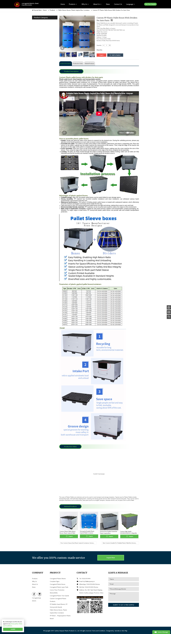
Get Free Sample (150, 4)
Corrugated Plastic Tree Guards (59, 596)
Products (34, 578)
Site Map (124, 631)
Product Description (65, 63)
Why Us (34, 581)
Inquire (101, 55)
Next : (121, 543)
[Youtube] (40, 594)
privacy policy (14, 624)
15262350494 (86, 578)
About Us (35, 584)
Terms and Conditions (98, 631)
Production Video (78, 63)
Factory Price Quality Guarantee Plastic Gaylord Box (108, 532)
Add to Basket (116, 55)
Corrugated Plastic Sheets (58, 578)
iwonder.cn (118, 631)
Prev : (79, 543)
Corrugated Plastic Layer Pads (59, 587)
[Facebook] (34, 594)
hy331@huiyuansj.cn (89, 581)
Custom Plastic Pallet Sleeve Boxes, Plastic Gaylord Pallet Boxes (67, 532)
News (34, 587)
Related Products (89, 63)
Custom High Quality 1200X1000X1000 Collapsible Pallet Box (128, 532)
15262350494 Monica (93, 584)
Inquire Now (111, 558)
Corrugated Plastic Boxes (57, 584)
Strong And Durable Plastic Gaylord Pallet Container (87, 532)
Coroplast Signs (54, 581)
